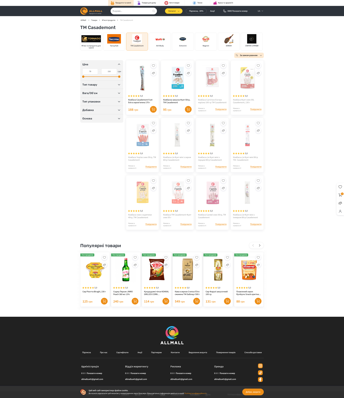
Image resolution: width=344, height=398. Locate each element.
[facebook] (260, 379)
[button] (259, 245)
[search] (153, 11)
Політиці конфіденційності (195, 393)
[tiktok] (260, 372)
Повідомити (221, 109)
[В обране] (153, 65)
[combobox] (249, 55)
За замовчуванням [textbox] (248, 55)
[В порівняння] (153, 73)
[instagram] (260, 365)
